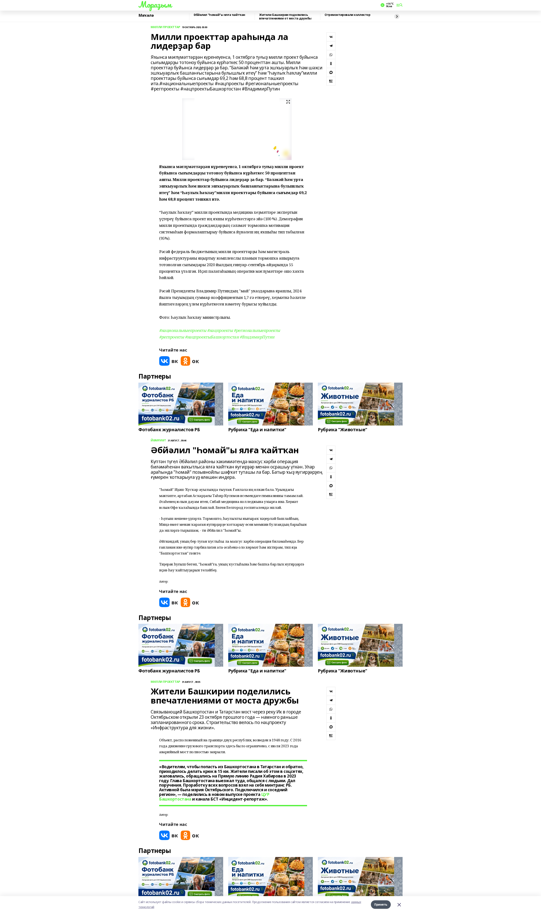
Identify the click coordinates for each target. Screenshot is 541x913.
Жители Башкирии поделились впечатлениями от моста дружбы (285, 16)
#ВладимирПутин (257, 336)
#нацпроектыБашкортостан (212, 336)
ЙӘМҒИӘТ (158, 440)
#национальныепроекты (182, 330)
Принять (380, 904)
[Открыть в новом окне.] (168, 361)
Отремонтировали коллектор (347, 15)
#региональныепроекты (257, 330)
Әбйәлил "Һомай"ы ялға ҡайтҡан (219, 15)
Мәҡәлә (146, 15)
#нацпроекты (220, 330)
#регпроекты (171, 336)
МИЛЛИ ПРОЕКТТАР (165, 27)
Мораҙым (154, 4)
